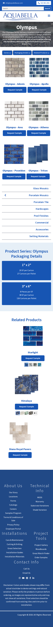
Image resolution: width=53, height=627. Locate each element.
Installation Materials (14, 556)
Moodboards (41, 549)
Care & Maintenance (14, 540)
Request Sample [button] (15, 89)
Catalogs (13, 505)
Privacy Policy (13, 524)
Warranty (40, 501)
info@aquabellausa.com (14, 3)
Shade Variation (40, 510)
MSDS (39, 497)
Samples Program (13, 513)
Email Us (26, 573)
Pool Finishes (41, 215)
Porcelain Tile (41, 202)
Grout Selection (14, 548)
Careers (13, 509)
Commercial (41, 222)
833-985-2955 (44, 3)
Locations (13, 496)
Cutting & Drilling (14, 544)
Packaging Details (21, 53)
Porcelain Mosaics (38, 195)
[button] (26, 365)
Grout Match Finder (41, 553)
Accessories (42, 229)
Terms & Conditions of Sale (13, 519)
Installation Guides (14, 552)
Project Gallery (41, 545)
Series (6, 53)
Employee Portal (13, 528)
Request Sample (33, 358)
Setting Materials (38, 236)
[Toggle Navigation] (49, 16)
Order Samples (41, 557)
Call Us (27, 568)
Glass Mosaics (40, 188)
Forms (13, 500)
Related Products (40, 53)
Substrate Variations (40, 505)
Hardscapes (42, 208)
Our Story (13, 492)
